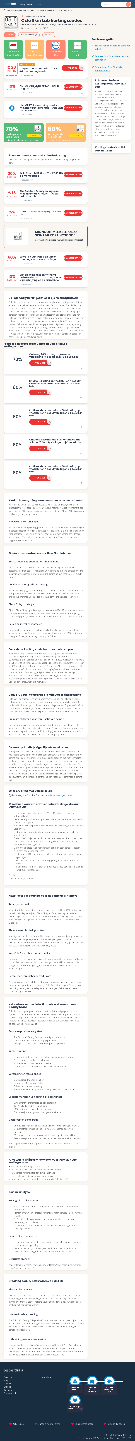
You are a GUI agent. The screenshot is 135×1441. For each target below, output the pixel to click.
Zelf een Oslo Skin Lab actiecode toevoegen (112, 58)
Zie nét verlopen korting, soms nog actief (112, 47)
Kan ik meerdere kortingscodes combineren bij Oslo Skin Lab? (39, 1179)
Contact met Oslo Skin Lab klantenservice (108, 69)
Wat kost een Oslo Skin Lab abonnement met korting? (36, 1169)
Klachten (8, 1389)
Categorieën (25, 4)
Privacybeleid (10, 1393)
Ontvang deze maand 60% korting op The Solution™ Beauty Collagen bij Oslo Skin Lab (55, 441)
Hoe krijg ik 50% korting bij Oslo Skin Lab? (30, 1166)
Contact (7, 1383)
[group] (13, 49)
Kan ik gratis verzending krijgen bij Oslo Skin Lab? (33, 1172)
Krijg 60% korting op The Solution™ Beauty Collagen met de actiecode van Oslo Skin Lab (55, 383)
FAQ (40, 4)
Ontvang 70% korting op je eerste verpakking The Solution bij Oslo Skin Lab (54, 355)
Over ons (8, 1377)
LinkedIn (7, 1386)
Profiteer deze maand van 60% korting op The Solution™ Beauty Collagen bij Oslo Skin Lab (55, 413)
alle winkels (47, 1377)
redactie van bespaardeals (60, 795)
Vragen (7, 1380)
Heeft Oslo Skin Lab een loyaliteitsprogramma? (32, 1176)
